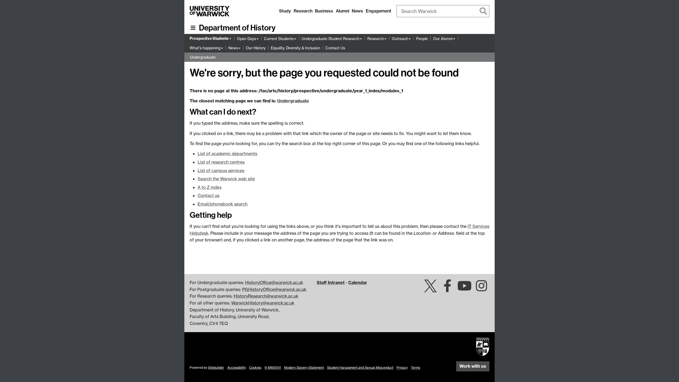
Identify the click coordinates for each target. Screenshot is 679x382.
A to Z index (210, 187)
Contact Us (335, 48)
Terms (415, 368)
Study (285, 11)
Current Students (279, 38)
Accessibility (236, 368)
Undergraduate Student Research (330, 38)
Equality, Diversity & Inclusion (295, 48)
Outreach (400, 38)
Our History (255, 48)
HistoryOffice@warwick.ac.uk (274, 282)
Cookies (255, 368)
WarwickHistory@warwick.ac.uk (262, 303)
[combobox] (443, 11)
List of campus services (221, 170)
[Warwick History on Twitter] (430, 289)
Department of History (237, 28)
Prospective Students (209, 38)
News (357, 11)
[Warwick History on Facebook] (447, 289)
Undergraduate (203, 57)
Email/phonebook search (222, 204)
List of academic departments (227, 153)
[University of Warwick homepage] (209, 11)
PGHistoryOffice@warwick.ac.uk (274, 289)
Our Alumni (442, 38)
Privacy (402, 368)
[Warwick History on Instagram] (481, 289)
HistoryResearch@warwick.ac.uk (266, 296)
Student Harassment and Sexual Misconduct (360, 368)
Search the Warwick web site (226, 178)
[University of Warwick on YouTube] (464, 289)
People (422, 38)
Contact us (208, 195)
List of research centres (221, 162)
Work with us (472, 366)
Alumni (342, 11)
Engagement (378, 11)
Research (303, 11)
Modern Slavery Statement (304, 368)
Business (324, 11)
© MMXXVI (272, 368)
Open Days (246, 38)
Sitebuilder (216, 368)
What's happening (205, 48)
